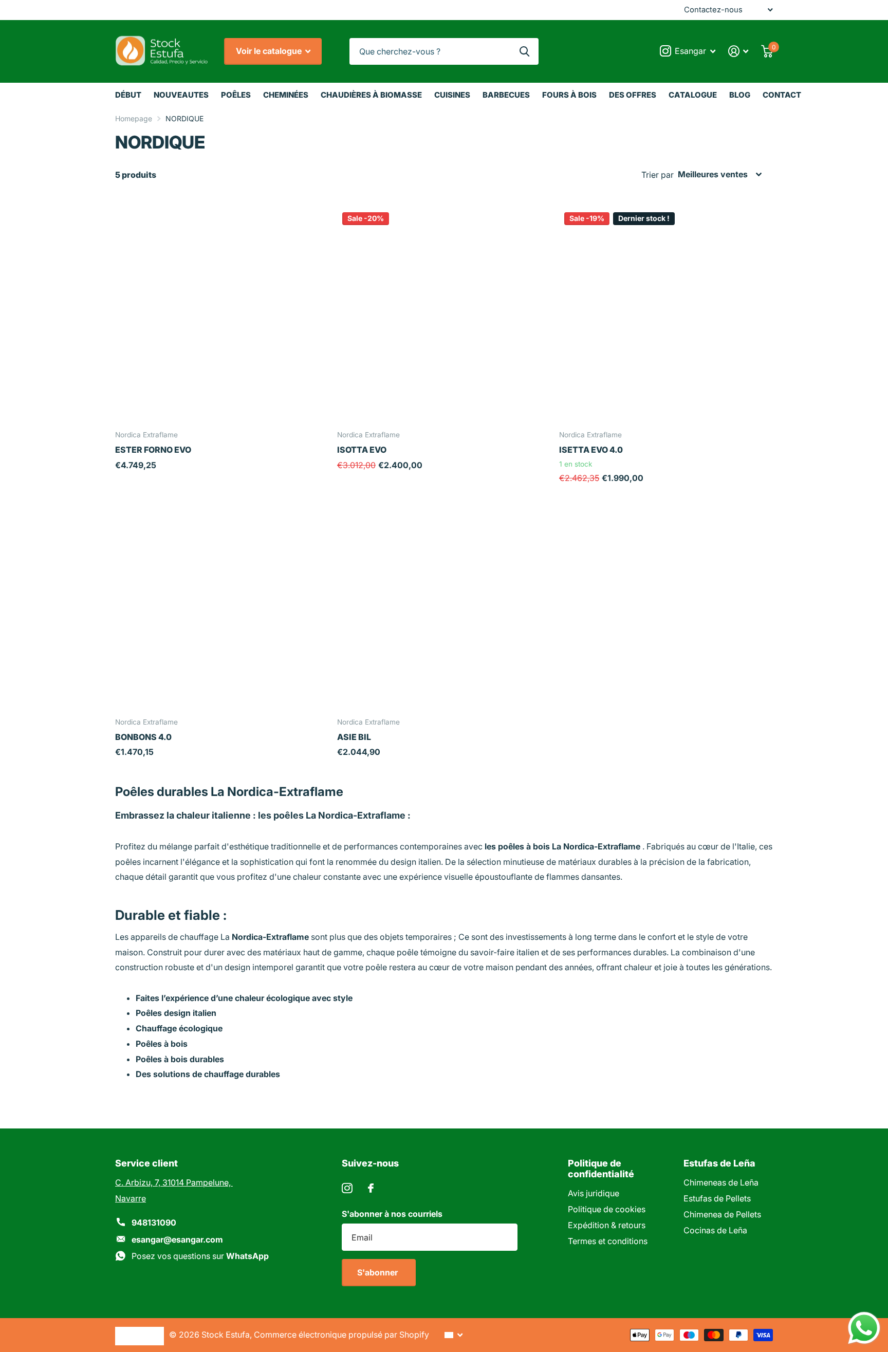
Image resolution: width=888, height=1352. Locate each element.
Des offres (632, 95)
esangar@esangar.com (177, 1239)
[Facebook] (371, 1188)
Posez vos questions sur (200, 1256)
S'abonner (378, 1272)
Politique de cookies (606, 1209)
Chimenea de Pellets (722, 1214)
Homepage (133, 118)
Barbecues (506, 95)
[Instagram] (347, 1188)
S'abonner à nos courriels (392, 1214)
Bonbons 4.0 (143, 737)
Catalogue (693, 95)
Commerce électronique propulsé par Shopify (341, 1334)
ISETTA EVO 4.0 (591, 450)
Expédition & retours (606, 1225)
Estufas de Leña (719, 1163)
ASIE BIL (354, 737)
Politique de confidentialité (601, 1168)
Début (128, 95)
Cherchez (524, 51)
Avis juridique (593, 1193)
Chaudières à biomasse (371, 95)
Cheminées (285, 95)
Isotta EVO (361, 450)
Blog (739, 95)
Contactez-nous (713, 9)
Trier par (657, 175)
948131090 (154, 1222)
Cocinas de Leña (715, 1230)
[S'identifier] (738, 51)
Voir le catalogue (270, 51)
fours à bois (569, 95)
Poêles (236, 95)
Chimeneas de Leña (720, 1182)
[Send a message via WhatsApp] (864, 1328)
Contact (782, 95)
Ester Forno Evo (153, 450)
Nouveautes (181, 95)
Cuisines (452, 95)
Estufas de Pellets (717, 1198)
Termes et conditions (607, 1241)
